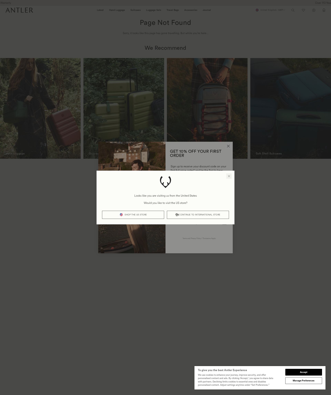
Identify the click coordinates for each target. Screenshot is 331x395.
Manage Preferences (303, 381)
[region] (259, 377)
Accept (304, 372)
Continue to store (199, 214)
